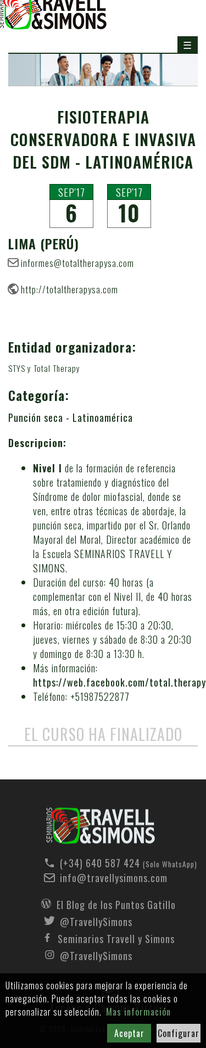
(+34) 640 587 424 (116, 863)
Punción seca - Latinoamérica (70, 417)
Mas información (138, 1011)
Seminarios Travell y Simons (116, 938)
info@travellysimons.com (114, 878)
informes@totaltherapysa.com (77, 263)
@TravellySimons (96, 921)
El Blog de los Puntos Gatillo (116, 904)
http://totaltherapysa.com (69, 289)
